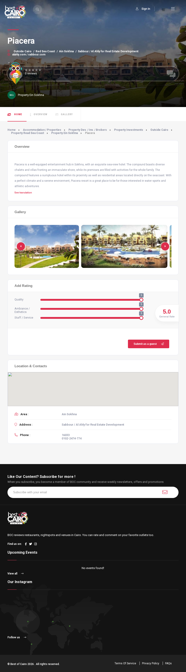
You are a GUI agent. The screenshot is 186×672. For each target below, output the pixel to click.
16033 (66, 435)
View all (12, 573)
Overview (40, 114)
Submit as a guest (145, 344)
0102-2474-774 (71, 438)
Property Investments (128, 129)
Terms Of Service (125, 663)
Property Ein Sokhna (64, 133)
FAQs (168, 663)
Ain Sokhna (66, 51)
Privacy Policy (150, 663)
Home (17, 114)
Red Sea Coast (45, 51)
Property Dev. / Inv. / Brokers (88, 129)
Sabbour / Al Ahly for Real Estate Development (108, 51)
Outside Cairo (23, 51)
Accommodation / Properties (42, 129)
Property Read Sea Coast (27, 133)
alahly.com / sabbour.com (28, 54)
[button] (165, 246)
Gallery (67, 114)
